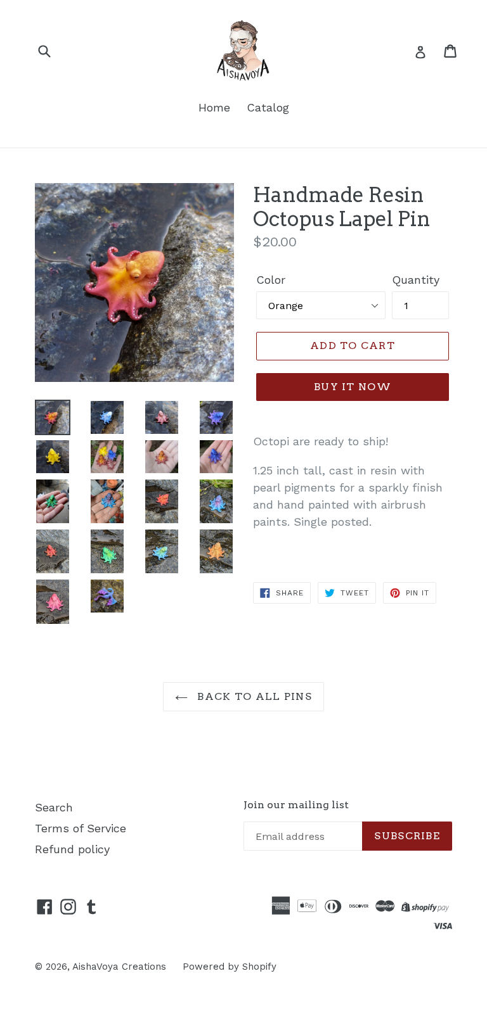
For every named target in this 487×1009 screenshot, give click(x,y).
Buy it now (352, 387)
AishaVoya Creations (119, 966)
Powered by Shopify (229, 966)
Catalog (268, 107)
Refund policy (72, 849)
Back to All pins (253, 696)
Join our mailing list (296, 805)
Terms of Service (80, 828)
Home (214, 107)
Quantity (415, 279)
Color (270, 279)
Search (54, 807)
